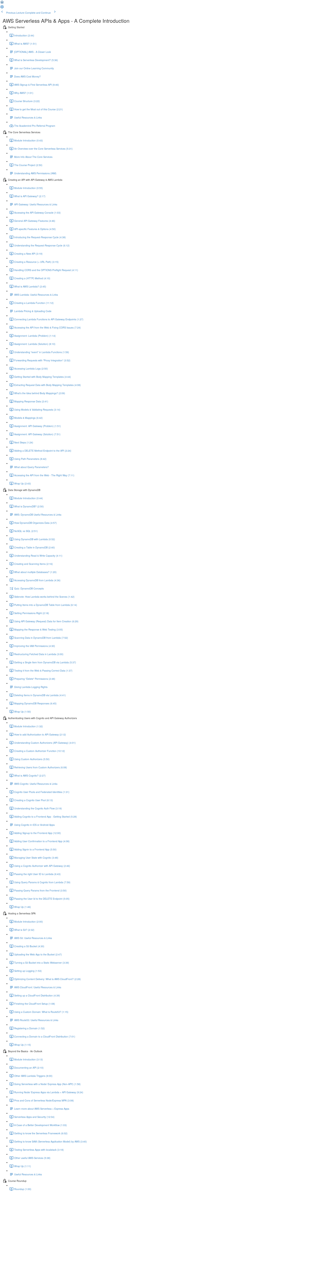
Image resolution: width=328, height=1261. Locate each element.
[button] (2, 3)
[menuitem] (2, 8)
